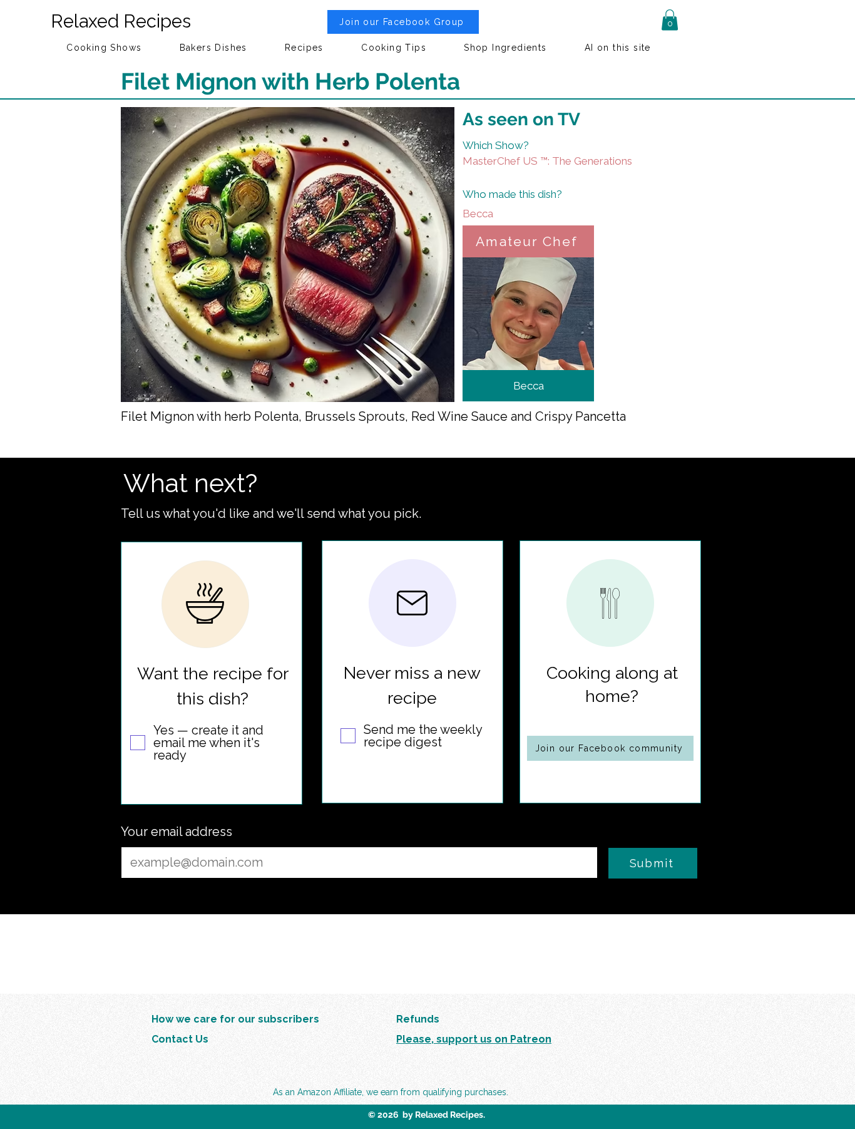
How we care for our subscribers (235, 1019)
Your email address (176, 831)
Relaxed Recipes (121, 21)
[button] (669, 19)
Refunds (417, 1019)
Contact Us (179, 1039)
